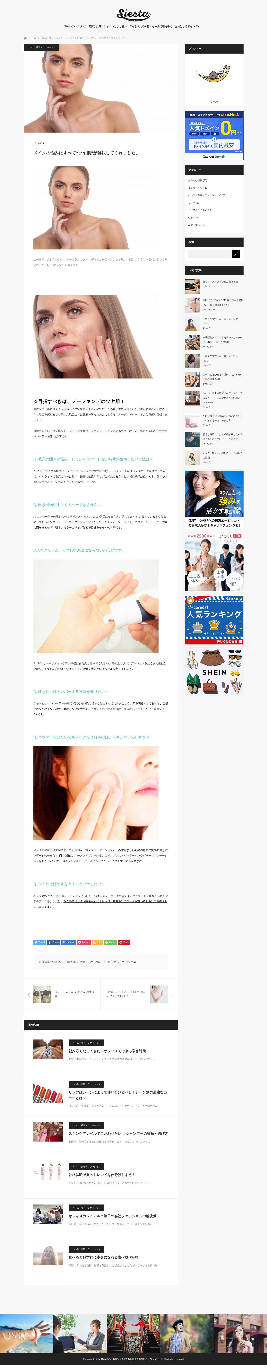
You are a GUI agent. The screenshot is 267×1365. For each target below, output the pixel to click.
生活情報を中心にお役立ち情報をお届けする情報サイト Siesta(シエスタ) (131, 1359)
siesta (214, 102)
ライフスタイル (196, 210)
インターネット (196, 188)
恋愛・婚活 (194, 225)
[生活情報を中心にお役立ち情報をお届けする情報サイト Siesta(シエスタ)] (133, 20)
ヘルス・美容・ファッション (42, 47)
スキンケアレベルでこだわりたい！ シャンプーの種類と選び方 (118, 1133)
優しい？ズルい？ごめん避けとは (220, 281)
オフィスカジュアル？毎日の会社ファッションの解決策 (113, 1216)
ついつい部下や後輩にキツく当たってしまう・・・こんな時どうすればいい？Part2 (223, 398)
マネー (191, 202)
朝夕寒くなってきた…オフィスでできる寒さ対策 (107, 1051)
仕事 (190, 217)
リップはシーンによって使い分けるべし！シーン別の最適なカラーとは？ (118, 1095)
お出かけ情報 (195, 180)
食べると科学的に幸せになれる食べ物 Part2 (103, 1257)
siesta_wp (55, 961)
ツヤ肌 (114, 961)
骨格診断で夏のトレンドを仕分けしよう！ (102, 1175)
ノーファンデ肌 (127, 961)
